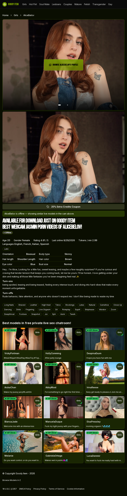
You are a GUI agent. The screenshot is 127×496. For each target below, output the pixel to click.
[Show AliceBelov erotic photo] (59, 105)
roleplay (66, 309)
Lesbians (56, 4)
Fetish (87, 4)
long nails (9, 305)
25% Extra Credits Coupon (67, 207)
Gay (110, 4)
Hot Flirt (33, 4)
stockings (69, 305)
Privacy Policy (39, 489)
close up (118, 305)
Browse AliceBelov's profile (66, 65)
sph (54, 314)
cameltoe (104, 305)
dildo (18, 309)
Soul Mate (44, 4)
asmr (62, 314)
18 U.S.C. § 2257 (9, 489)
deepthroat (9, 314)
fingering (30, 309)
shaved (21, 305)
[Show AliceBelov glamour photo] (67, 105)
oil (56, 309)
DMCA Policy (25, 489)
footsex (23, 314)
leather (33, 305)
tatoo (58, 305)
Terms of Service (56, 489)
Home (5, 15)
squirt (77, 309)
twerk (72, 314)
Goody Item (11, 4)
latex (81, 305)
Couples (68, 4)
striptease (89, 309)
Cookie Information (75, 489)
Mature (78, 4)
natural (92, 305)
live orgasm (44, 309)
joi (46, 314)
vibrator (102, 309)
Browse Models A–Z (11, 480)
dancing (8, 309)
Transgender (99, 4)
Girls (24, 4)
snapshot (35, 314)
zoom (113, 309)
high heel (46, 305)
